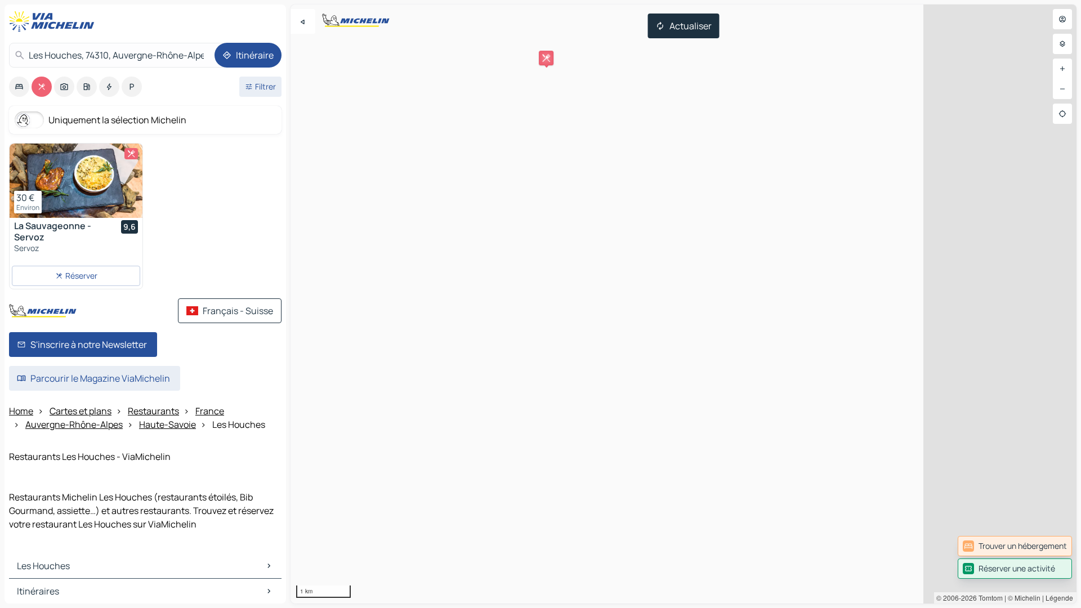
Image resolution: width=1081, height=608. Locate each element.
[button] (546, 58)
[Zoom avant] (1062, 69)
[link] (1015, 546)
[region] (683, 304)
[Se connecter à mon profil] (1062, 19)
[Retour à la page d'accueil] (54, 21)
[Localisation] (1062, 114)
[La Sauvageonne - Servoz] (76, 181)
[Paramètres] (1062, 44)
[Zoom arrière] (1062, 89)
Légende (1059, 597)
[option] (19, 87)
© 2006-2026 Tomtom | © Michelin (988, 597)
